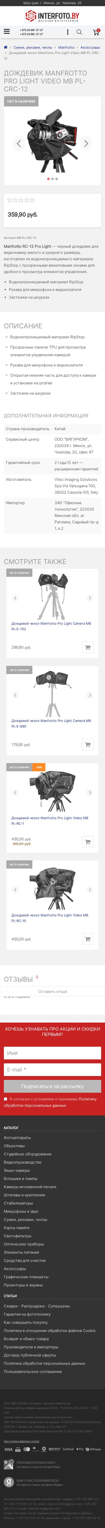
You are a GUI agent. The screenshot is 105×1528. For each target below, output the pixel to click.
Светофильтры (17, 1235)
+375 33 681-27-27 (31, 34)
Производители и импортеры (31, 1347)
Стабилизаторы (18, 1203)
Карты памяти (17, 1227)
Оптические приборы (24, 1244)
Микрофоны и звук (21, 1211)
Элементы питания (21, 1252)
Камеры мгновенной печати (30, 1186)
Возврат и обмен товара (26, 1338)
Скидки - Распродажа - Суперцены (37, 1306)
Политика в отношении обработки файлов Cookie (50, 1330)
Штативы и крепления (24, 1195)
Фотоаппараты (17, 1137)
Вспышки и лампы (20, 1178)
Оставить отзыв (52, 991)
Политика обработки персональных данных (44, 1363)
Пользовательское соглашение (33, 1371)
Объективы (14, 1145)
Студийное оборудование (28, 1154)
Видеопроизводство (23, 1162)
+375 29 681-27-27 (31, 29)
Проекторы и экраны (23, 1285)
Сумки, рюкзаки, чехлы (25, 1219)
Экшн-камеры (17, 1170)
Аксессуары (15, 1268)
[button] (19, 140)
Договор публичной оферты (30, 1355)
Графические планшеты (26, 1276)
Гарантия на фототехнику (27, 1314)
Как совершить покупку (26, 1322)
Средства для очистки (25, 1260)
